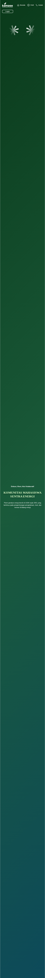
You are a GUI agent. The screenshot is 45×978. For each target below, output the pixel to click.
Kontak (41, 5)
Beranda (22, 5)
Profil (32, 5)
